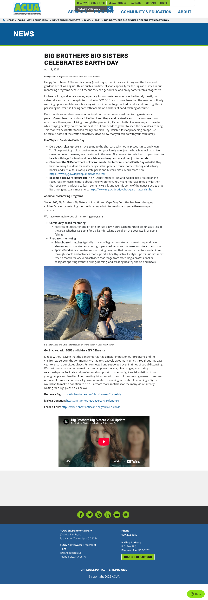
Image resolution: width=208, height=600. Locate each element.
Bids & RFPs (98, 3)
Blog (87, 20)
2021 (97, 20)
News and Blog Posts (66, 20)
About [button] (184, 12)
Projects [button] (104, 12)
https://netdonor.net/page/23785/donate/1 (92, 400)
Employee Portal (93, 569)
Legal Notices (117, 3)
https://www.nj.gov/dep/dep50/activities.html (77, 174)
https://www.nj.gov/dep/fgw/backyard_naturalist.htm (122, 189)
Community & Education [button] (146, 12)
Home (10, 20)
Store (164, 3)
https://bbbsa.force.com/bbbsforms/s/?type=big (91, 394)
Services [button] (77, 12)
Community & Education (33, 20)
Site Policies (118, 569)
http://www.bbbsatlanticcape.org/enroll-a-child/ (91, 407)
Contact (150, 3)
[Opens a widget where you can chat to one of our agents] (196, 594)
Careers (136, 3)
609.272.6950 (129, 534)
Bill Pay (82, 3)
